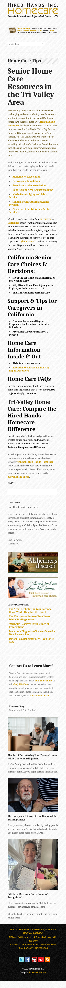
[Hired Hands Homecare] (33, 16)
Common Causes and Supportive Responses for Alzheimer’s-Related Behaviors (29, 324)
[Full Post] (56, 749)
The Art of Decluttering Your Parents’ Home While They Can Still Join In (30, 611)
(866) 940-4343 (20, 684)
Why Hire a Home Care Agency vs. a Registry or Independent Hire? (31, 287)
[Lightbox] (53, 749)
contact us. (31, 393)
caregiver (45, 219)
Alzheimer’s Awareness (26, 363)
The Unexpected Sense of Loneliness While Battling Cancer (29, 618)
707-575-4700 (41, 948)
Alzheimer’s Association (26, 176)
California (13, 222)
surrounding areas (18, 476)
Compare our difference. (32, 447)
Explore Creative (37, 972)
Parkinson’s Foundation (26, 181)
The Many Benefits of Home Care (31, 292)
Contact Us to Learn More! (31, 666)
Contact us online (43, 680)
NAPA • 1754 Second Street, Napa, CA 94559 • (31, 937)
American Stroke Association (29, 185)
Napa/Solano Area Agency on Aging (33, 189)
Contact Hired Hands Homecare (35, 461)
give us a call (28, 241)
